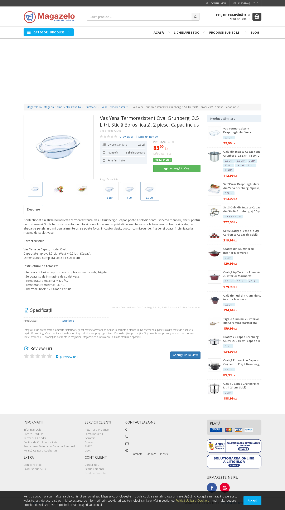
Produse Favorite (95, 473)
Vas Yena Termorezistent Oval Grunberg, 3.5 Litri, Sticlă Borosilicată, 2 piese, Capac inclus (149, 121)
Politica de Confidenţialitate (41, 442)
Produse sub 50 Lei (225, 32)
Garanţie (90, 438)
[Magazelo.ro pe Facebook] (212, 487)
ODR (88, 450)
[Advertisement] (142, 67)
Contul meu (218, 3)
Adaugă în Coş (178, 168)
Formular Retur (94, 434)
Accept (252, 500)
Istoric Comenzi (94, 469)
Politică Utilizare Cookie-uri (40, 450)
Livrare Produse (33, 434)
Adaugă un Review (185, 355)
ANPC (88, 446)
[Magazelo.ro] (51, 17)
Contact (89, 442)
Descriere (33, 209)
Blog (255, 32)
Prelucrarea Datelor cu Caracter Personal (49, 446)
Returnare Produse (97, 429)
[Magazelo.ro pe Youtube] (225, 487)
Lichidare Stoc (186, 32)
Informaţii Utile (248, 3)
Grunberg (68, 320)
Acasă (159, 32)
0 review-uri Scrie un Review (139, 136)
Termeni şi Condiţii (35, 438)
